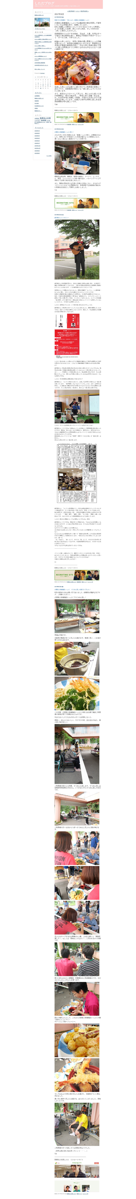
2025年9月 (37, 150)
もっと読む (49, 155)
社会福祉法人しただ (39, 105)
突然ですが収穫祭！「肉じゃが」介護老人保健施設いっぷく (72, 20)
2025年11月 (37, 148)
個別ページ (74, 124)
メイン (78, 11)
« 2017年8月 (71, 11)
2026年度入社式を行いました (41, 65)
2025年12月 (37, 145)
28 (40, 88)
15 (43, 84)
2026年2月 (37, 140)
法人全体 (37, 103)
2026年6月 (37, 133)
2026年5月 (37, 135)
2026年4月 (37, 138)
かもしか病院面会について (41, 56)
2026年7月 (37, 130)
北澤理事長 (37, 95)
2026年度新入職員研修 (40, 62)
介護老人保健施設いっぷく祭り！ (64, 132)
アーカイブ (39, 128)
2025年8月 (37, 153)
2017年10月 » (85, 11)
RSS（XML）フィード (40, 69)
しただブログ (44, 3)
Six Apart (42, 73)
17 (48, 84)
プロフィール (40, 28)
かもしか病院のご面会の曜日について (43, 39)
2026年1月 (37, 143)
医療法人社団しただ (39, 15)
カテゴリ (38, 93)
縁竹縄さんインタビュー (62, 217)
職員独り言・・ (38, 110)
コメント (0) (80, 124)
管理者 (36, 108)
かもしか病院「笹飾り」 (40, 45)
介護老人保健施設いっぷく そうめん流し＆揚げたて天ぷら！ (73, 589)
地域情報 (37, 100)
